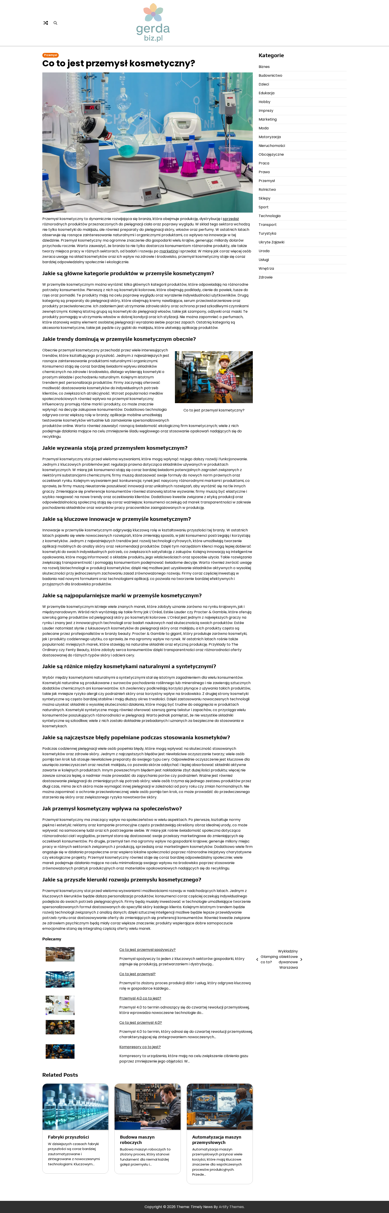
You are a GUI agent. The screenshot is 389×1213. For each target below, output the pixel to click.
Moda (264, 128)
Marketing (268, 119)
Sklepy (264, 198)
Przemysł (50, 55)
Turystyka (267, 233)
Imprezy (266, 110)
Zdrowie (266, 277)
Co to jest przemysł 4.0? (140, 1022)
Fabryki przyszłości (68, 1136)
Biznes (264, 66)
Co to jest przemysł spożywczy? (147, 949)
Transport (268, 224)
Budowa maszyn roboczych (137, 1139)
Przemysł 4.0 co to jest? (140, 998)
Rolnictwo (267, 189)
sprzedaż (231, 218)
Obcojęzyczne (271, 154)
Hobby (264, 101)
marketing (168, 251)
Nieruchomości (272, 145)
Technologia (269, 215)
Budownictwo (270, 75)
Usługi (264, 259)
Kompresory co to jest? (140, 1046)
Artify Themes (231, 1206)
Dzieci (264, 84)
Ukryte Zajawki (271, 242)
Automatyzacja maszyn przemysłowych (216, 1139)
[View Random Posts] (45, 23)
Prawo (264, 172)
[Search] (55, 23)
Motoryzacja (270, 136)
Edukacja (266, 93)
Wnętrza (266, 268)
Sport (264, 207)
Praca (264, 163)
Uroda (264, 251)
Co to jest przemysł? (137, 974)
